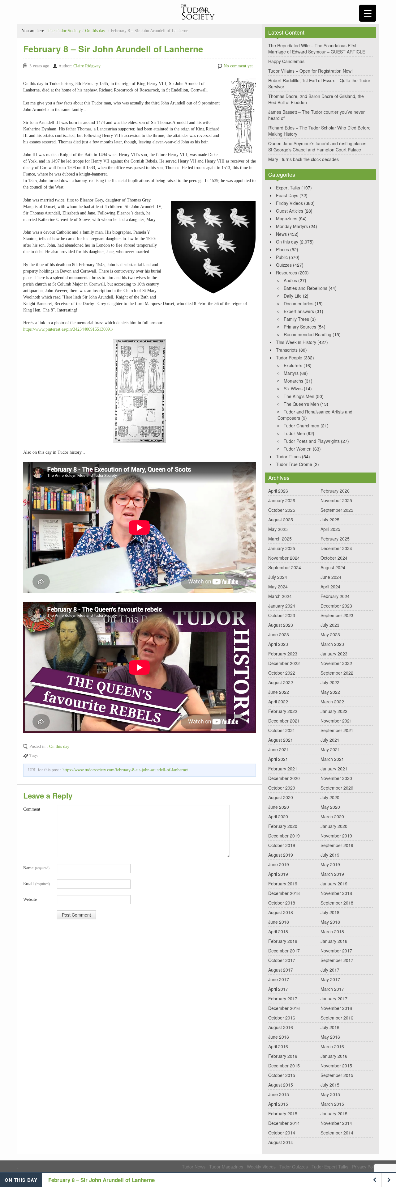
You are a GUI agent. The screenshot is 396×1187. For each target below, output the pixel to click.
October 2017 (281, 960)
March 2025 (280, 539)
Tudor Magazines (226, 1167)
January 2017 (334, 998)
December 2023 (336, 606)
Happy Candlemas (286, 61)
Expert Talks (288, 187)
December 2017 (284, 950)
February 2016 (282, 1056)
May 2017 (330, 979)
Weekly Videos (261, 1167)
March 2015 (332, 1104)
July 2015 (330, 1085)
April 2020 (278, 816)
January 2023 (334, 654)
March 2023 (332, 644)
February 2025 (335, 539)
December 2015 (284, 1065)
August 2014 (280, 1142)
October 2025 (281, 510)
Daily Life (293, 296)
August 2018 (280, 912)
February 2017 (282, 998)
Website (30, 899)
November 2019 (336, 836)
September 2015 (337, 1075)
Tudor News (193, 1167)
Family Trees (296, 319)
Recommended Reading (307, 334)
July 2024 (277, 577)
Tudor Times (288, 456)
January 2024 (281, 606)
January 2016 (334, 1056)
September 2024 (284, 567)
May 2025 (278, 529)
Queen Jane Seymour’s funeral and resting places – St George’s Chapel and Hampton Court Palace (319, 146)
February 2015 (282, 1113)
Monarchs (293, 381)
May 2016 (330, 1037)
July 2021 (330, 740)
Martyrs (291, 373)
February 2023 (282, 654)
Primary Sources (300, 327)
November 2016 (336, 1008)
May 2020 (330, 807)
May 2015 (330, 1094)
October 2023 (281, 615)
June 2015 (278, 1094)
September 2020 (337, 788)
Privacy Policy (365, 1167)
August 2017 (280, 970)
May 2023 (330, 634)
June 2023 (278, 634)
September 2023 (337, 615)
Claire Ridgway (87, 66)
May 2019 (330, 864)
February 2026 (335, 491)
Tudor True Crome (294, 464)
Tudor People (289, 357)
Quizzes (284, 265)
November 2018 (336, 893)
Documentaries (298, 303)
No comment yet (238, 66)
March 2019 (332, 874)
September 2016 (337, 1018)
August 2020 (280, 797)
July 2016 (330, 1027)
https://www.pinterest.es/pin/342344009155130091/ (68, 329)
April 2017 (278, 989)
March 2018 (332, 931)
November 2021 (336, 721)
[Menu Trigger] (367, 13)
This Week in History (296, 342)
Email (36, 883)
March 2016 (332, 1046)
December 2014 (284, 1123)
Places (282, 249)
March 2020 (332, 816)
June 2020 (278, 807)
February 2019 (282, 883)
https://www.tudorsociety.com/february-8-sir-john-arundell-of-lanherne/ (125, 770)
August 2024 (333, 567)
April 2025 (330, 529)
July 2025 (330, 519)
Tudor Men (294, 433)
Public (282, 257)
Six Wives (293, 388)
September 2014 (337, 1133)
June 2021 (278, 749)
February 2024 (335, 596)
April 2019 (278, 874)
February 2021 (282, 768)
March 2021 (332, 759)
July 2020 (330, 797)
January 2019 (334, 883)
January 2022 (334, 711)
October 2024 (334, 558)
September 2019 (337, 845)
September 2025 (337, 510)
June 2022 (278, 692)
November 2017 (336, 950)
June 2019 (278, 864)
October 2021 (281, 730)
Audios (290, 280)
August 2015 (280, 1085)
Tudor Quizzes (293, 1167)
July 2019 (330, 855)
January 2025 (281, 548)
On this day (95, 30)
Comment (31, 809)
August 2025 (280, 519)
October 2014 (281, 1133)
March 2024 (280, 596)
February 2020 (282, 826)
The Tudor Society (64, 30)
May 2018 (330, 922)
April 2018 (278, 931)
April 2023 (278, 644)
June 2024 (331, 577)
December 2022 (284, 663)
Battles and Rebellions (305, 288)
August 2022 (280, 682)
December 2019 (284, 836)
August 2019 (280, 855)
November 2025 (336, 500)
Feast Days (287, 195)
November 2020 (336, 778)
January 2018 (334, 941)
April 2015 (278, 1104)
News (281, 234)
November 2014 (336, 1123)
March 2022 (332, 701)
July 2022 (330, 682)
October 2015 (281, 1075)
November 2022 (336, 663)
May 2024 (278, 586)
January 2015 (334, 1113)
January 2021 (334, 768)
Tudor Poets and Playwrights (312, 441)
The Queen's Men (301, 404)
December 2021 (284, 721)
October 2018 (281, 903)
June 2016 (278, 1037)
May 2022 (330, 692)
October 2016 (281, 1018)
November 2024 (284, 558)
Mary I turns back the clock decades (303, 159)
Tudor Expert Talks (330, 1167)
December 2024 (336, 548)
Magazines (286, 218)
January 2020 (334, 826)
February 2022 (282, 711)
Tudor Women (298, 449)
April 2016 (278, 1046)
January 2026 (281, 500)
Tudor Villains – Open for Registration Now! (310, 71)
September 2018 (337, 903)
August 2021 (280, 740)
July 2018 (330, 912)
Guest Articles (289, 211)
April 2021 (278, 759)
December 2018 (284, 893)
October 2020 (281, 788)
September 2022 (337, 673)
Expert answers (299, 311)
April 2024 (330, 586)
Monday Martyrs (292, 226)
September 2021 (337, 730)
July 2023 (330, 625)
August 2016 (280, 1027)
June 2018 (278, 922)
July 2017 (330, 970)
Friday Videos (289, 203)
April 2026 (278, 491)
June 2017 (278, 979)
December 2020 (284, 778)
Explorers (293, 365)
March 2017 (332, 989)
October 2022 (281, 673)
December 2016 (284, 1008)
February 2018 (282, 941)
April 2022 (278, 701)
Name (36, 868)
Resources (286, 272)
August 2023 (280, 625)
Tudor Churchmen (301, 425)
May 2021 (330, 749)
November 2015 (336, 1065)
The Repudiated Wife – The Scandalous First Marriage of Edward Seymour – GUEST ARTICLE (316, 48)
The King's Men (299, 396)
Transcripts (287, 350)
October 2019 (281, 845)
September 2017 (337, 960)
